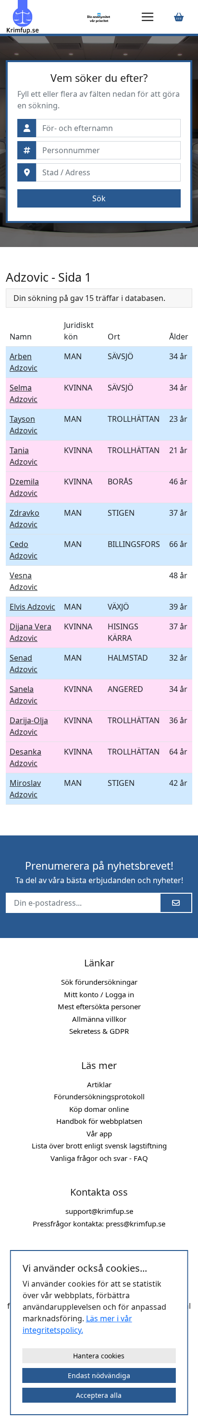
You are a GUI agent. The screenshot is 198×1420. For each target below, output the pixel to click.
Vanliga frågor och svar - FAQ (99, 1158)
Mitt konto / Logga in (99, 994)
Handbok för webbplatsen (99, 1121)
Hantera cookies (98, 1355)
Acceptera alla (99, 1395)
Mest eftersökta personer (99, 1006)
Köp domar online (99, 1109)
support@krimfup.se (99, 1211)
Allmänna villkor (99, 1019)
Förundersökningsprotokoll (99, 1096)
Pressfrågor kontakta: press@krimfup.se (99, 1223)
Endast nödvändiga (99, 1375)
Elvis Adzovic (32, 606)
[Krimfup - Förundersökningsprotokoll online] (45, 17)
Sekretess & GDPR (99, 1031)
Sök (99, 198)
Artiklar (99, 1084)
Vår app (99, 1133)
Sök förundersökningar (99, 982)
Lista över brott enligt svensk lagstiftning (99, 1145)
